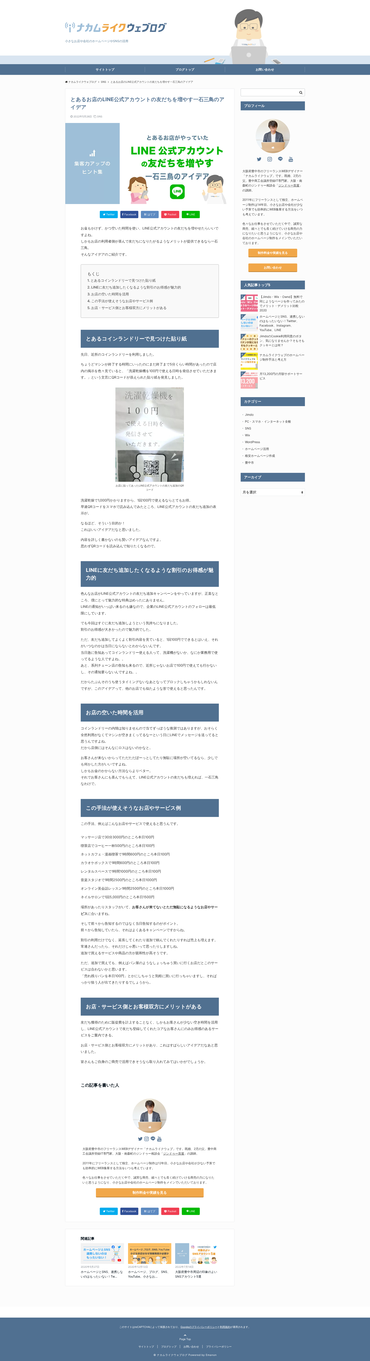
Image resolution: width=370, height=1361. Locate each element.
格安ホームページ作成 (260, 455)
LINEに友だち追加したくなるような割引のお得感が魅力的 (136, 287)
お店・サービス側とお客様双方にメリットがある (129, 308)
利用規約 (225, 1326)
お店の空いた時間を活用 (110, 294)
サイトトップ (105, 69)
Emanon (211, 1355)
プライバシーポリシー (219, 1346)
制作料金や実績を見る (150, 1192)
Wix (247, 435)
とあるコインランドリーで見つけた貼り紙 (123, 280)
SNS (99, 116)
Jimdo (249, 414)
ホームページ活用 (257, 449)
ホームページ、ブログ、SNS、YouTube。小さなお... (149, 1274)
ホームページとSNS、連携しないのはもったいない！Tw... (102, 1274)
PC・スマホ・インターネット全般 (268, 421)
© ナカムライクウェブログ (171, 1355)
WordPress (252, 442)
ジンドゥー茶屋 (173, 1153)
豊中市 (249, 462)
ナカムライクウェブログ (82, 81)
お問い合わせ (265, 69)
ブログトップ (185, 69)
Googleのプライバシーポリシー (199, 1326)
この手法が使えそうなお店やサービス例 (122, 301)
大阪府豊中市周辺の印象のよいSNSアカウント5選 (196, 1274)
